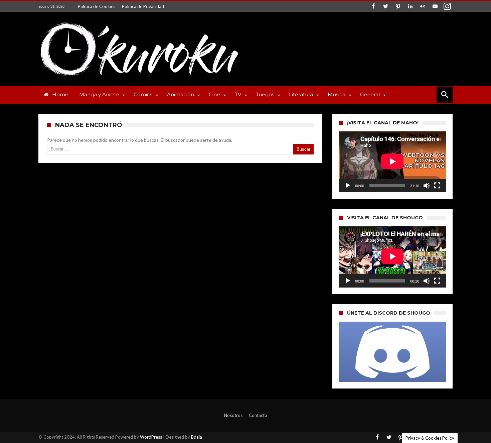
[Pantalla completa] (437, 185)
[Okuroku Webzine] (138, 22)
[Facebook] (373, 6)
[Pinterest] (397, 6)
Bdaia (196, 437)
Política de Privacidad (143, 6)
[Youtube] (435, 6)
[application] (392, 161)
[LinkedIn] (410, 6)
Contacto (258, 415)
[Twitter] (385, 6)
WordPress (151, 437)
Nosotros (233, 415)
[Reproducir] (347, 185)
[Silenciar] (426, 185)
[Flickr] (422, 6)
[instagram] (447, 6)
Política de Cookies (96, 6)
